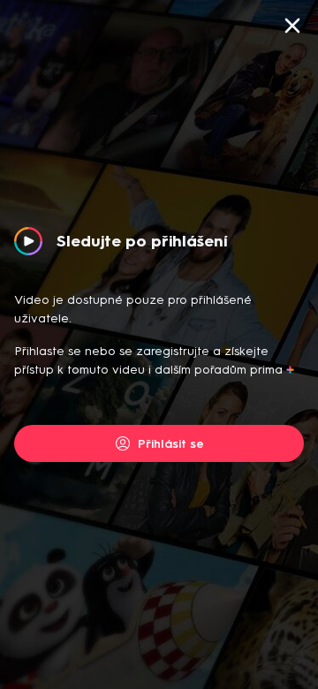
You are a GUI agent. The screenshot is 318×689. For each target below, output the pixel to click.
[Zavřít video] (292, 25)
